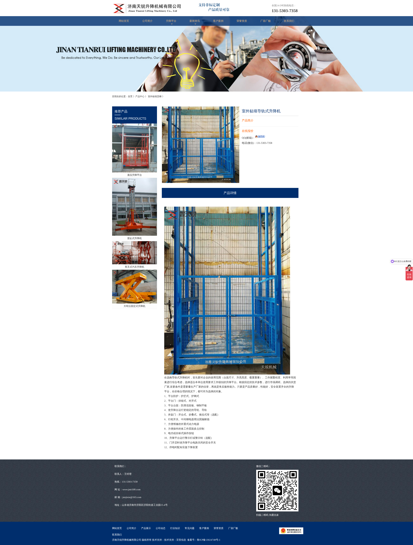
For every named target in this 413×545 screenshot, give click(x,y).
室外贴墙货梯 (155, 96)
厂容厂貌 (265, 21)
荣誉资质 (242, 21)
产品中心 (139, 96)
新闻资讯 (195, 21)
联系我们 (289, 21)
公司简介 (147, 21)
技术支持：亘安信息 (175, 540)
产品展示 (146, 528)
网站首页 (124, 21)
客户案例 (218, 21)
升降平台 (171, 21)
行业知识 (175, 528)
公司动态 (160, 528)
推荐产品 (130, 115)
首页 (130, 96)
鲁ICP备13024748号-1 (208, 540)
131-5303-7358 (285, 10)
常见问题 (189, 528)
